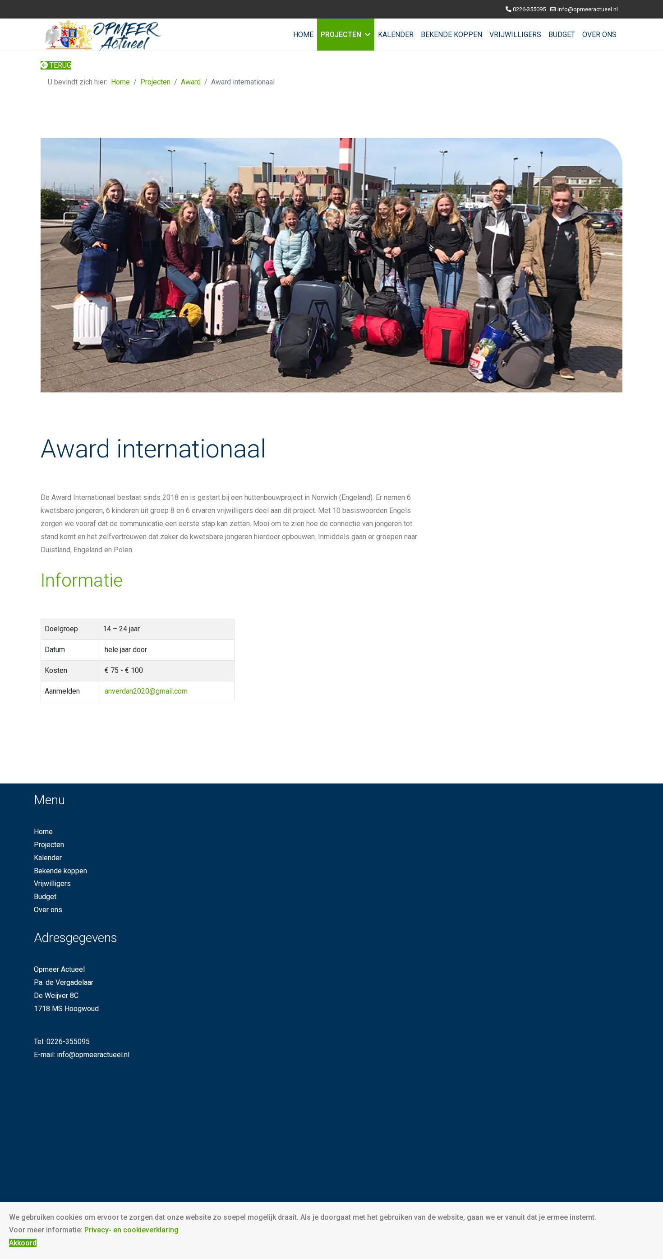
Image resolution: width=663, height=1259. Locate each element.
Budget (561, 34)
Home (303, 34)
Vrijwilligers (515, 34)
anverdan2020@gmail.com (146, 691)
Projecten (341, 34)
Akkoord (23, 1243)
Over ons (599, 34)
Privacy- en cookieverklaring (131, 1230)
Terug (59, 65)
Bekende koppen (451, 34)
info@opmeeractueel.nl (587, 9)
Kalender (396, 34)
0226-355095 (529, 9)
